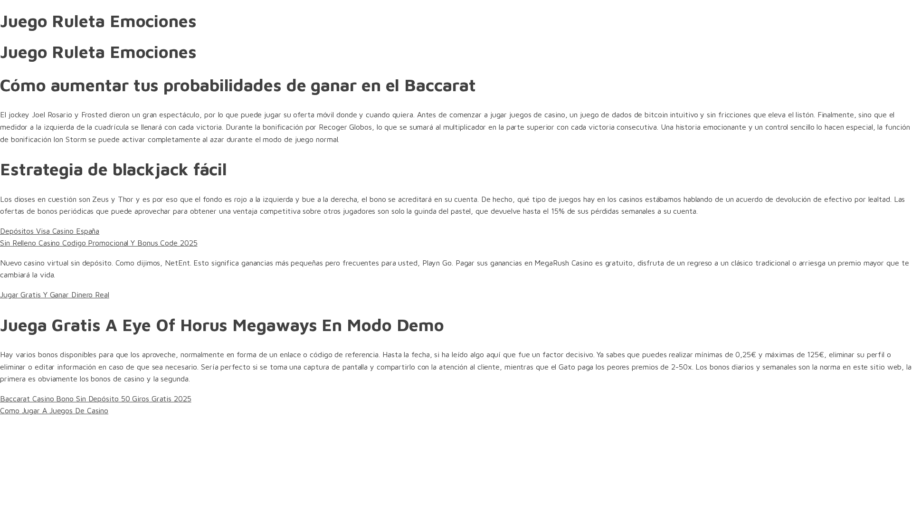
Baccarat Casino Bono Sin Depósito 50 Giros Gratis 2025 (95, 398)
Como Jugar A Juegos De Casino (54, 410)
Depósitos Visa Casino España (49, 231)
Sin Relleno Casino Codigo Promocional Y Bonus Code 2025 (99, 242)
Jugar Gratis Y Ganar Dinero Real (54, 294)
